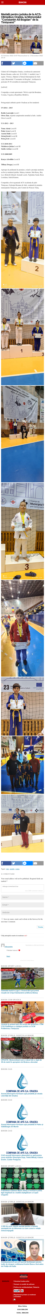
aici (25, 935)
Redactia (36, 1287)
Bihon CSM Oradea (11, 1000)
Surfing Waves (30, 960)
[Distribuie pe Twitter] (17, 63)
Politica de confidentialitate (23, 1287)
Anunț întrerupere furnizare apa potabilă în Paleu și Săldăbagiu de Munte (22, 1126)
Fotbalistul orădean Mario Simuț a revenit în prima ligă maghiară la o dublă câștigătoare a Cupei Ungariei (21, 1193)
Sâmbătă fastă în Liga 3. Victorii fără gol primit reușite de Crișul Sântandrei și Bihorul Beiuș (20, 992)
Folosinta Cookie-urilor (21, 1281)
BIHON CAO (6, 1069)
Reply (8, 956)
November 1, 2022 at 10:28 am (35, 945)
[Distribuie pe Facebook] (6, 63)
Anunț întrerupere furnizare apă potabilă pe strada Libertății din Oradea (21, 1095)
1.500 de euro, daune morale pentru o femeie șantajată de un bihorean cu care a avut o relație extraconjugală (21, 1228)
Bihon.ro (5, 1281)
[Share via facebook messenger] (27, 63)
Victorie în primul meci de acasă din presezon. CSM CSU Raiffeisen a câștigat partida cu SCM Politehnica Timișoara (22, 1026)
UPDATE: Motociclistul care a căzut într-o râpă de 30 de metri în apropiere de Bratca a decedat (21, 1061)
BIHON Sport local (11, 966)
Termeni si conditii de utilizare (24, 1284)
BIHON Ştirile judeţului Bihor (17, 1035)
